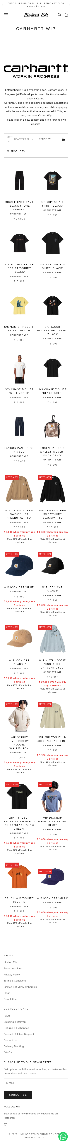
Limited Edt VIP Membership (20, 986)
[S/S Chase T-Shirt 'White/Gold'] (19, 368)
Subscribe (18, 1094)
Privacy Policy (12, 974)
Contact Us (10, 1040)
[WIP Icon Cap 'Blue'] (19, 565)
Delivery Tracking (14, 1046)
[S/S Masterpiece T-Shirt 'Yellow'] (19, 305)
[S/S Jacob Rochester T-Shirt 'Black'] (52, 305)
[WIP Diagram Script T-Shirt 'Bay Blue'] (52, 796)
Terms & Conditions (15, 980)
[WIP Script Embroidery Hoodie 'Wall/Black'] (19, 715)
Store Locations (13, 968)
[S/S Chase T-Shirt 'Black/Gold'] (52, 368)
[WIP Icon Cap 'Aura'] (52, 876)
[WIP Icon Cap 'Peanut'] (19, 639)
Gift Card (9, 1052)
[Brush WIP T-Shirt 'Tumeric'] (19, 876)
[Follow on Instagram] (5, 1125)
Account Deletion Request (19, 1034)
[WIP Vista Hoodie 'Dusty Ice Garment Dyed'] (52, 639)
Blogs (7, 992)
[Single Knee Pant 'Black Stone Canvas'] (19, 180)
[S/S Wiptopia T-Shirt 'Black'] (52, 180)
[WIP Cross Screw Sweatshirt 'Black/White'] (52, 489)
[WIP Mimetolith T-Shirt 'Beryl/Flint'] (52, 715)
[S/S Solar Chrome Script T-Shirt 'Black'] (19, 243)
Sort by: (18, 139)
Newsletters (10, 999)
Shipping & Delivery (15, 1021)
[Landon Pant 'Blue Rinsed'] (19, 426)
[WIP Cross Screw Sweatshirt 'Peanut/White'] (19, 489)
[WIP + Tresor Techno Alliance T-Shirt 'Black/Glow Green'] (19, 796)
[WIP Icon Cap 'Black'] (52, 565)
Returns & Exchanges (16, 1027)
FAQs (7, 1015)
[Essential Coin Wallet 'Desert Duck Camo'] (52, 426)
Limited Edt (10, 962)
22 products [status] (16, 151)
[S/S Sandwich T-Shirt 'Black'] (52, 243)
